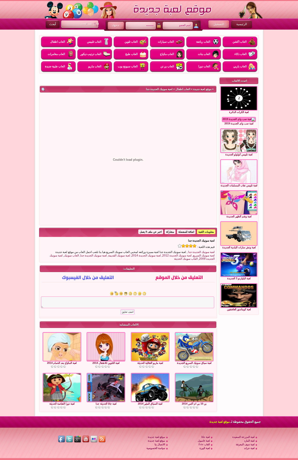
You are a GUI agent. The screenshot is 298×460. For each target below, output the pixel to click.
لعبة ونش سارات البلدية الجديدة (239, 247)
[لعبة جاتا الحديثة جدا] (106, 400)
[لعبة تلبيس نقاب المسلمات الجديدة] (238, 171)
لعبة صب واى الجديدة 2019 (238, 123)
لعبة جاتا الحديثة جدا (106, 403)
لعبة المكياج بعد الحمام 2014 (62, 362)
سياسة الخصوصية (155, 448)
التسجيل (218, 24)
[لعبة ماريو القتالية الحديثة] (150, 359)
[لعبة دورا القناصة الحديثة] (62, 400)
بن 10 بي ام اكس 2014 (194, 403)
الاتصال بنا (160, 444)
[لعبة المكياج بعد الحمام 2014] (62, 359)
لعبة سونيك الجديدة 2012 (177, 255)
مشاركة (170, 231)
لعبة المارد (249, 440)
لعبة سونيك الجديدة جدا (201, 252)
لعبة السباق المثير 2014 (150, 403)
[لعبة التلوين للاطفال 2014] (106, 359)
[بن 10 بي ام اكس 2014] (194, 400)
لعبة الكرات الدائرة (239, 112)
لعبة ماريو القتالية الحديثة (150, 362)
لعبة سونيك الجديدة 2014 (146, 255)
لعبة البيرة (205, 448)
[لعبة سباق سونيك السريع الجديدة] (194, 359)
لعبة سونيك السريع (204, 255)
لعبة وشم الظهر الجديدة (239, 216)
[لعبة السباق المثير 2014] (150, 400)
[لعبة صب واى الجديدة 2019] (239, 119)
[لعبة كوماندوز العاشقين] (238, 295)
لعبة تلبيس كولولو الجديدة (238, 154)
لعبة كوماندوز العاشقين (239, 309)
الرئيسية (241, 24)
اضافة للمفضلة (186, 231)
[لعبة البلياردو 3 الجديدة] (238, 264)
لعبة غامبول (204, 440)
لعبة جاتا (205, 437)
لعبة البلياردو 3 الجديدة (239, 278)
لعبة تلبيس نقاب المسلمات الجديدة (239, 185)
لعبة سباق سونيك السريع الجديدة (194, 362)
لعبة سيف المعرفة (245, 444)
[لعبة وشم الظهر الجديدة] (238, 202)
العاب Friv (204, 444)
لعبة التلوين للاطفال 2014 (105, 362)
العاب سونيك (71, 255)
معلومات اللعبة (206, 231)
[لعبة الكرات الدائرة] (238, 98)
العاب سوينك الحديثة (186, 258)
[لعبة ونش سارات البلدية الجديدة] (238, 233)
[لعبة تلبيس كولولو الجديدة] (238, 140)
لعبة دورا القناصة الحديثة (61, 403)
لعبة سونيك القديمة (119, 255)
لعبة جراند (249, 448)
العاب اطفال (183, 89)
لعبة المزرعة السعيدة (243, 437)
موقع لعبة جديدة (202, 89)
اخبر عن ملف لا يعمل (151, 231)
